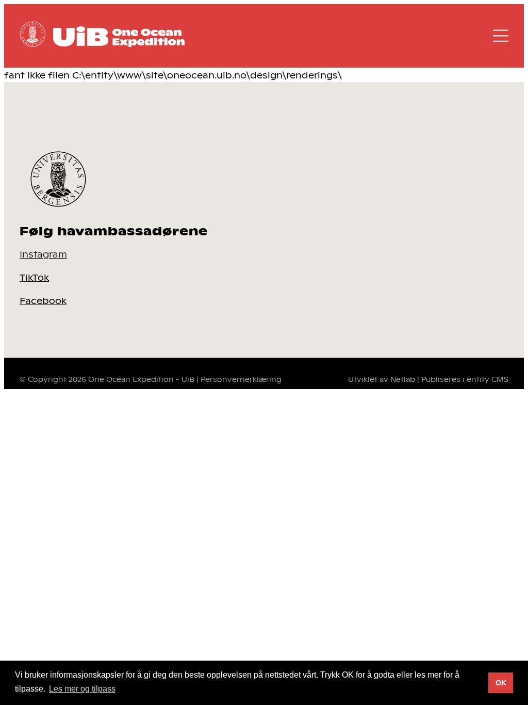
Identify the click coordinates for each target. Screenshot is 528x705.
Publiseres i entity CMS (464, 379)
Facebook (43, 300)
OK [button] (501, 683)
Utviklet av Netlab (381, 379)
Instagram (43, 253)
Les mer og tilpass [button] (82, 688)
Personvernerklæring (241, 379)
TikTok (34, 276)
